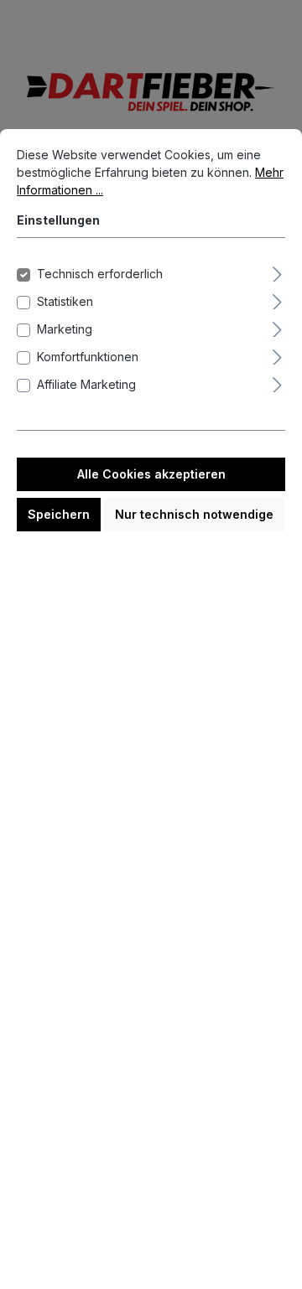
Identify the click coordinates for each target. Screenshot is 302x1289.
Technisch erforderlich (100, 274)
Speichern (59, 514)
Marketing (64, 329)
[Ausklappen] (277, 271)
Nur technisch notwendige (194, 514)
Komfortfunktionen (87, 356)
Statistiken (65, 301)
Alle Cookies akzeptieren (151, 474)
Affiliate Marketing (86, 384)
